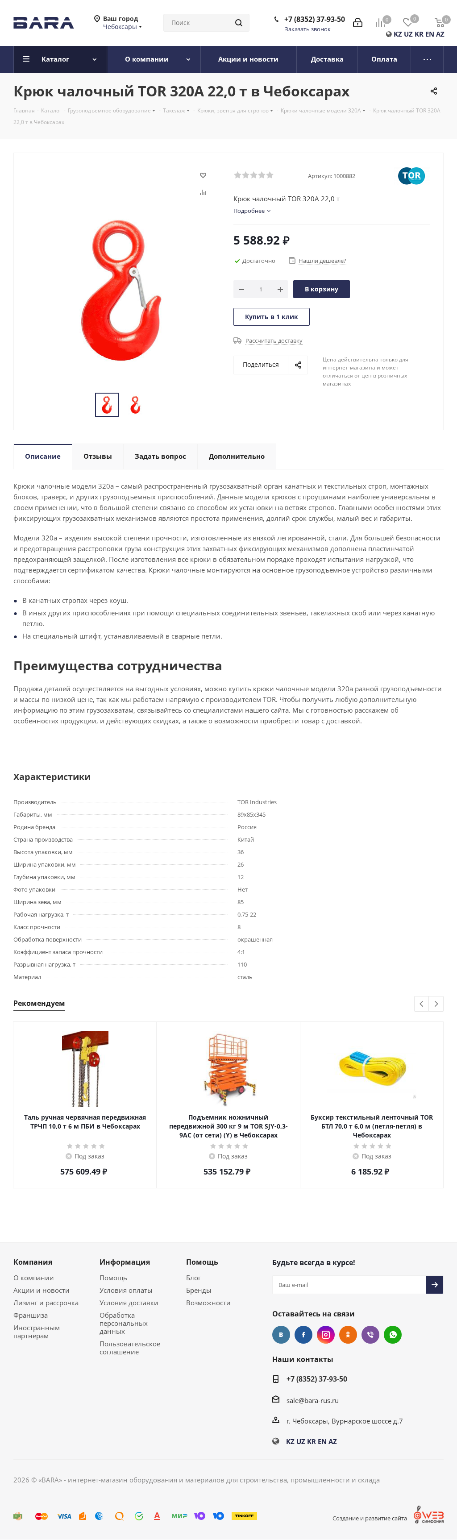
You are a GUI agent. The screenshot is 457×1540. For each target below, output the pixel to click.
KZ (398, 33)
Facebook (303, 1335)
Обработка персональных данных (124, 1323)
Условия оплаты (126, 1290)
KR (419, 33)
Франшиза (30, 1315)
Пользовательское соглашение (130, 1347)
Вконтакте (281, 1335)
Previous (422, 1004)
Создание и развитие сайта (369, 1518)
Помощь (113, 1277)
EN (429, 33)
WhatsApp (393, 1335)
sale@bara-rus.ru (313, 1400)
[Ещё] (427, 59)
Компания (32, 1262)
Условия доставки (129, 1302)
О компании (33, 1277)
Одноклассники (348, 1335)
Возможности (208, 1302)
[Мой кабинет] (357, 22)
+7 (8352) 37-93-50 (314, 19)
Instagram (326, 1335)
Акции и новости (41, 1290)
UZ (408, 33)
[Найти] (238, 23)
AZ (440, 33)
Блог (193, 1277)
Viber (370, 1335)
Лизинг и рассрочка (46, 1302)
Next (436, 1004)
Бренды (199, 1290)
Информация (125, 1262)
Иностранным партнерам (36, 1331)
